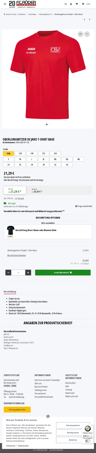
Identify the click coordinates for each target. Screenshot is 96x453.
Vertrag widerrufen (17, 409)
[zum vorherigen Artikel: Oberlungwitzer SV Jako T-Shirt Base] (84, 19)
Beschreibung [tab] (10, 291)
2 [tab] (49, 124)
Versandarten (40, 393)
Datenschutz (23, 445)
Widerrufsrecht (71, 396)
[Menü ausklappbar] (5, 4)
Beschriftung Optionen (16, 255)
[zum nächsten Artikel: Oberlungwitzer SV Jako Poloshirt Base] (89, 19)
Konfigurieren (73, 433)
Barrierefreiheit (41, 386)
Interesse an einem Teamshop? (47, 380)
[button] (66, 4)
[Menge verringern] (8, 272)
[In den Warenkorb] (6, 28)
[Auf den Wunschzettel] (87, 34)
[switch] (87, 440)
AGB (67, 386)
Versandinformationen (44, 396)
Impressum (10, 445)
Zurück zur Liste (11, 14)
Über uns (38, 383)
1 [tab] (47, 124)
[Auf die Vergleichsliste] (80, 34)
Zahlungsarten (41, 390)
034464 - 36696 (10, 385)
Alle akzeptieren (73, 425)
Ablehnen (73, 440)
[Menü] (92, 425)
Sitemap (68, 389)
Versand (21, 198)
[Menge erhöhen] (28, 272)
